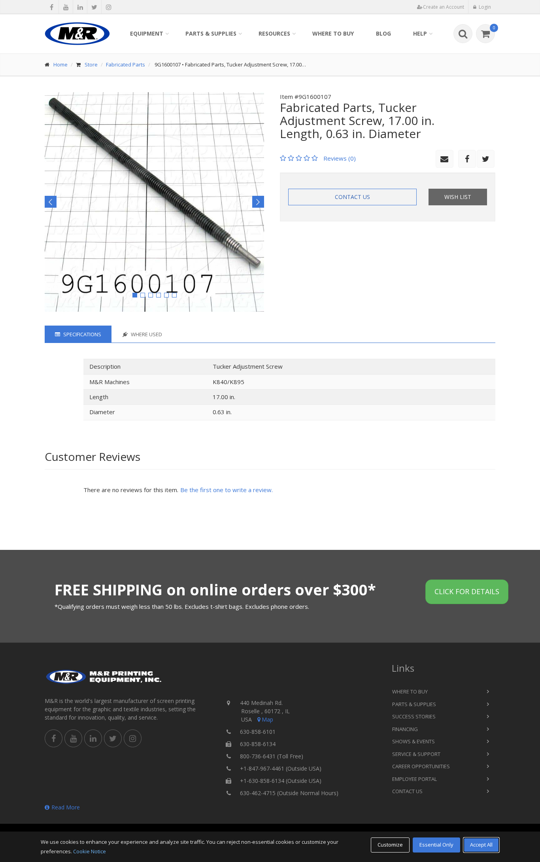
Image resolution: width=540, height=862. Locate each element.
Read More (65, 807)
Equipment (146, 33)
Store (91, 64)
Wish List (457, 197)
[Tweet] (94, 7)
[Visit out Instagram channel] (108, 7)
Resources (274, 33)
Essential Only (436, 844)
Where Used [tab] (146, 334)
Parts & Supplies (210, 33)
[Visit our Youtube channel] (66, 7)
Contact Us (352, 197)
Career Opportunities (421, 766)
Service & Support (416, 754)
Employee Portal (414, 778)
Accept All (481, 844)
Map (267, 719)
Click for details (466, 591)
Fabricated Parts (125, 64)
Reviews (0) (339, 158)
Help (420, 33)
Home (60, 64)
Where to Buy (333, 33)
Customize (390, 844)
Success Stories (414, 716)
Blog (383, 33)
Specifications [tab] (81, 334)
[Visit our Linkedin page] (80, 7)
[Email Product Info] (444, 159)
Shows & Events (413, 741)
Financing (405, 729)
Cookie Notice (89, 851)
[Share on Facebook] (52, 7)
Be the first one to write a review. (226, 490)
